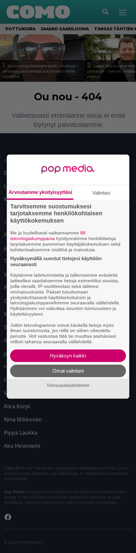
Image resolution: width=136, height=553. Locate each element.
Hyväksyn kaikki (68, 355)
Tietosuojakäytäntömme (68, 385)
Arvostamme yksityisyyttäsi (40, 192)
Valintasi (101, 192)
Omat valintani (68, 371)
